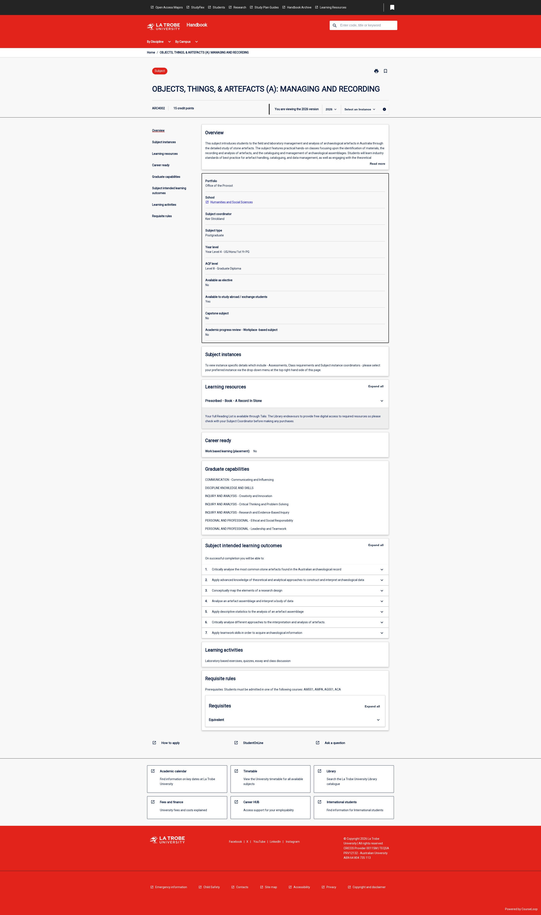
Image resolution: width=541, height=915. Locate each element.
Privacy (331, 887)
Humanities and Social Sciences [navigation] (231, 202)
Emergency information (171, 887)
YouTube (259, 841)
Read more (377, 164)
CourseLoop (530, 909)
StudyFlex (197, 7)
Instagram (293, 841)
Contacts (242, 887)
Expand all (376, 386)
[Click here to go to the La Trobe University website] (163, 27)
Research (240, 7)
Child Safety (212, 887)
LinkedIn (275, 841)
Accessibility (302, 887)
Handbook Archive (299, 7)
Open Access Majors (169, 7)
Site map (271, 887)
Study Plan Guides (267, 7)
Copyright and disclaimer (369, 887)
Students (219, 7)
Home (151, 52)
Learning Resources (333, 7)
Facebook (235, 841)
